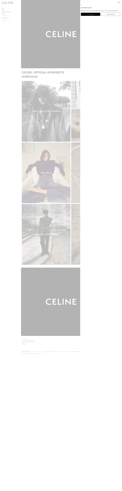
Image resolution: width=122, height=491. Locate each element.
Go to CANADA (90, 14)
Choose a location (110, 14)
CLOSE (119, 2)
